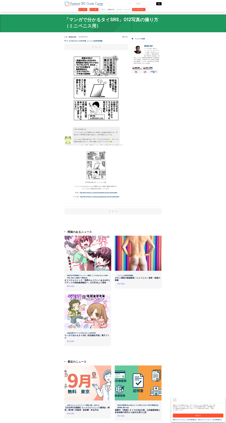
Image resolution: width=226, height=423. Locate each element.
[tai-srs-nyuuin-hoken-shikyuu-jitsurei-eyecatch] (138, 366)
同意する (198, 415)
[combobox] (145, 3)
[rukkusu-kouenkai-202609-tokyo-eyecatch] (87, 366)
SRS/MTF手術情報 (73, 275)
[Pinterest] (99, 47)
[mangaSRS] (87, 295)
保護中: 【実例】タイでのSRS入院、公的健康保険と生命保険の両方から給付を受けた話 (137, 411)
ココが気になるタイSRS (143, 405)
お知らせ (70, 405)
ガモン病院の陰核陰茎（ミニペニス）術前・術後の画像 (137, 279)
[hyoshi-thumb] (87, 236)
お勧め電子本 (71, 333)
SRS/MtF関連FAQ (123, 405)
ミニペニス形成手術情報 (94, 41)
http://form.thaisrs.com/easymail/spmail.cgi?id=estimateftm (99, 197)
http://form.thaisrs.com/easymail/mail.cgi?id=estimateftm (98, 192)
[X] (96, 47)
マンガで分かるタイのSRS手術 (76, 41)
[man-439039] (138, 236)
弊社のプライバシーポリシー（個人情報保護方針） (185, 419)
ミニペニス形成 (140, 38)
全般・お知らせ (94, 405)
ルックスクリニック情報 (81, 405)
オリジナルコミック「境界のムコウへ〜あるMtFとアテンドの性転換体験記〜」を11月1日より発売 (87, 281)
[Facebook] (92, 47)
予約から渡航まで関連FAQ (79, 278)
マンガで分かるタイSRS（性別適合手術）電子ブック (86, 336)
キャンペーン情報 (85, 275)
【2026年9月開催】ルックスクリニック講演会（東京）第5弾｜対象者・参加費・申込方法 (87, 408)
